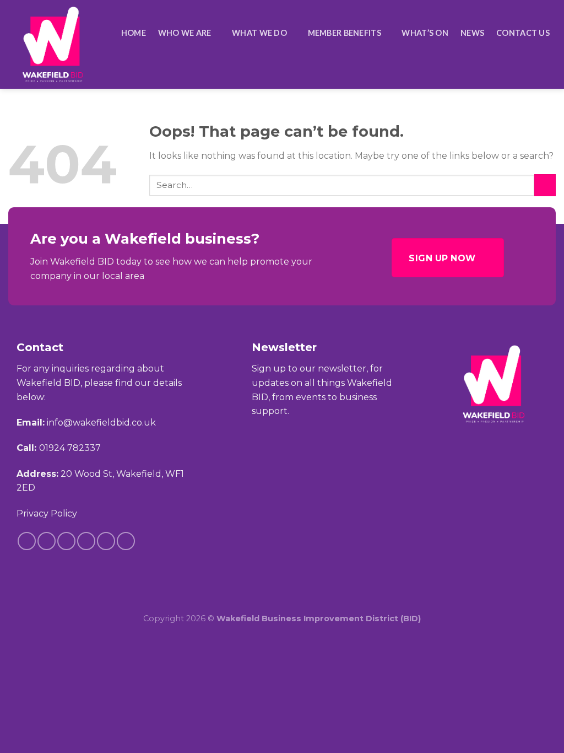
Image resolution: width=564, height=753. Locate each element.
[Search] (551, 55)
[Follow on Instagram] (46, 541)
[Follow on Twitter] (86, 541)
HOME (133, 32)
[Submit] (545, 185)
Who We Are (185, 32)
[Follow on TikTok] (66, 541)
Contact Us (523, 32)
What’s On (425, 32)
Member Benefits (344, 32)
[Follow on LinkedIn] (106, 541)
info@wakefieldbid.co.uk (101, 422)
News (472, 32)
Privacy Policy (47, 513)
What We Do (259, 32)
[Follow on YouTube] (126, 541)
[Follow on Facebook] (27, 541)
